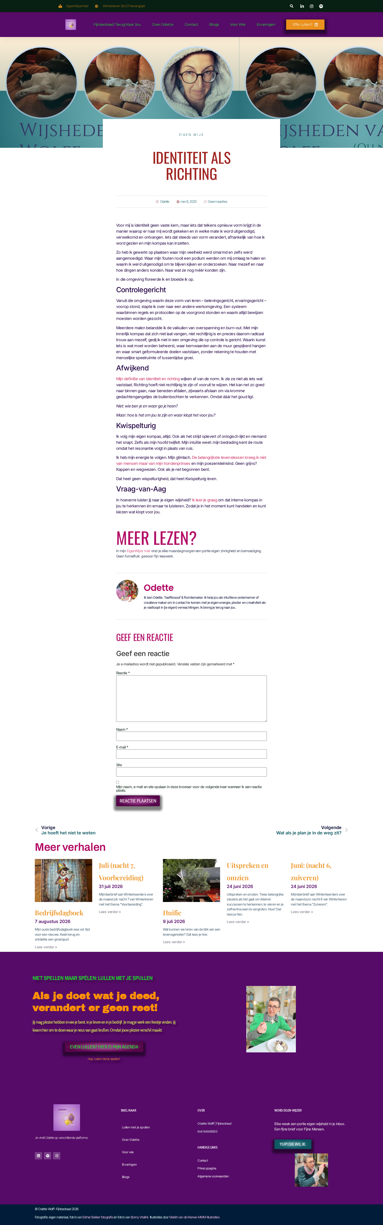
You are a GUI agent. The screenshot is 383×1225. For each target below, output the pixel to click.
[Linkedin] (38, 1155)
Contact (191, 24)
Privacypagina (206, 1168)
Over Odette (163, 24)
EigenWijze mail (138, 551)
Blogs (214, 24)
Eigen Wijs (191, 134)
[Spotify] (47, 1155)
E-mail (122, 747)
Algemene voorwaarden (213, 1176)
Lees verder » (46, 947)
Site (119, 765)
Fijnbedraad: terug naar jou (117, 24)
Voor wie (238, 24)
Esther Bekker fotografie (98, 1217)
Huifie (172, 912)
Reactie (123, 673)
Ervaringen (266, 24)
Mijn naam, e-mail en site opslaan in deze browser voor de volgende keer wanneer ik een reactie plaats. (189, 788)
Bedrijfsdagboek (59, 912)
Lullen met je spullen (136, 1127)
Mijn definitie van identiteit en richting (148, 378)
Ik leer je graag (205, 500)
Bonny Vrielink (140, 1217)
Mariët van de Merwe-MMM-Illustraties (194, 1217)
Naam (122, 729)
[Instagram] (56, 1155)
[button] (291, 6)
